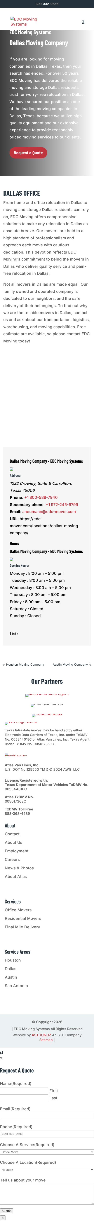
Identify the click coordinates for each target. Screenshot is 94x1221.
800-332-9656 (47, 4)
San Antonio (16, 985)
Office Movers (18, 910)
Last (53, 1098)
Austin (11, 977)
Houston (13, 960)
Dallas (10, 968)
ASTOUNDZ (41, 1035)
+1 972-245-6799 (62, 504)
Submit (6, 1210)
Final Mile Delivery (22, 927)
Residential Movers (23, 918)
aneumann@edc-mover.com (49, 511)
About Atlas (16, 876)
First (53, 1090)
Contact (12, 834)
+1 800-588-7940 (41, 497)
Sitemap (46, 1040)
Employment (16, 851)
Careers (12, 859)
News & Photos (19, 868)
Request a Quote (28, 152)
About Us (13, 842)
